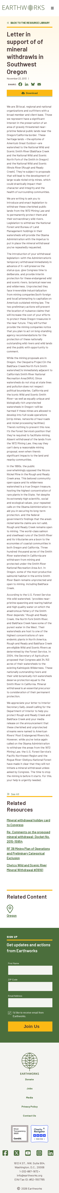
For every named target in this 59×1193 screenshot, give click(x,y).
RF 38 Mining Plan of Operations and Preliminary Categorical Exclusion (28, 853)
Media (29, 1097)
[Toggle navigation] (53, 8)
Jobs (30, 1088)
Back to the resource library (30, 22)
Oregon (12, 915)
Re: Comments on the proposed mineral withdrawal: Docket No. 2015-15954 (28, 836)
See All (14, 794)
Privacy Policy (30, 1106)
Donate (29, 1079)
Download (31, 92)
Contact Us (29, 1115)
